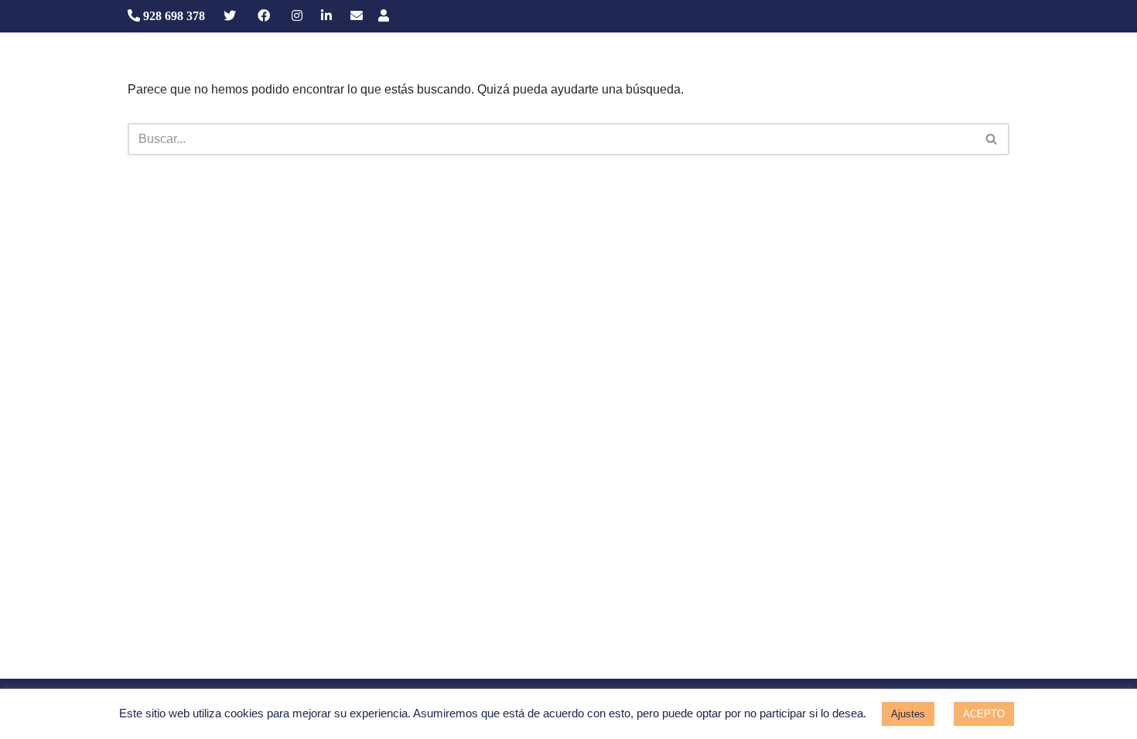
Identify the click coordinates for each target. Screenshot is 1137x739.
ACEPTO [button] (984, 714)
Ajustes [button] (908, 714)
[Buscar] (992, 139)
